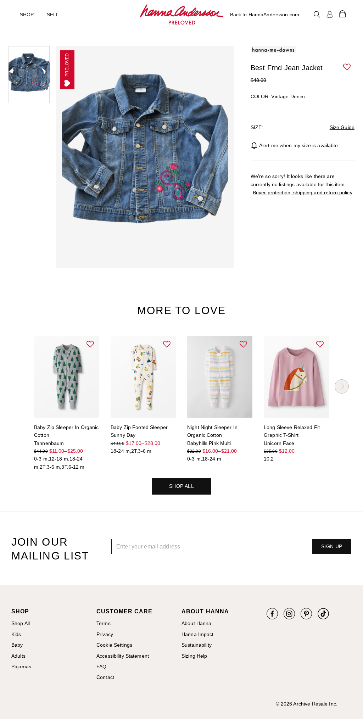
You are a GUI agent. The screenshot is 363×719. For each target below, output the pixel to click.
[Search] (317, 14)
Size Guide (342, 127)
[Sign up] (329, 14)
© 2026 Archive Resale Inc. (306, 704)
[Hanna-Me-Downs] (181, 14)
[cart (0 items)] (342, 13)
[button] (347, 67)
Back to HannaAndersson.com (264, 14)
